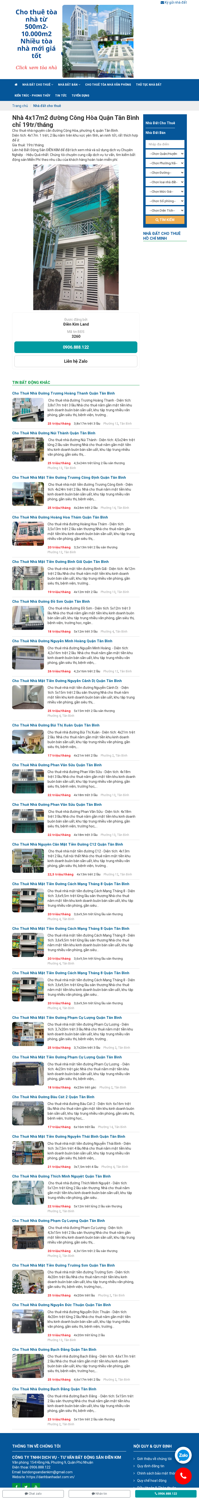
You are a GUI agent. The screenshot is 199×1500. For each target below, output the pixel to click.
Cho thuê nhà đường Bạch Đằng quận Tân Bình (54, 1350)
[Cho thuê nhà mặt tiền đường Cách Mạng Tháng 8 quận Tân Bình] (28, 900)
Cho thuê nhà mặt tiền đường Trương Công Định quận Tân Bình (69, 478)
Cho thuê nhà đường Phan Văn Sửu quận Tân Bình (57, 765)
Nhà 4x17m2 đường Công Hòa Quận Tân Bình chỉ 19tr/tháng (75, 121)
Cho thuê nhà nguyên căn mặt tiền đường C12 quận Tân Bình (67, 844)
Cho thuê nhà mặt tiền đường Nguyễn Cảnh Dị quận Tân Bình (67, 681)
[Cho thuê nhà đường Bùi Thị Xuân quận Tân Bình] (28, 742)
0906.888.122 (76, 347)
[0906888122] (183, 1455)
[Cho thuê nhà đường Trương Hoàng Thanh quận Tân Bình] (28, 410)
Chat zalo (35, 1493)
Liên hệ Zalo (76, 361)
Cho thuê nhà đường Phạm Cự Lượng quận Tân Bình (58, 1221)
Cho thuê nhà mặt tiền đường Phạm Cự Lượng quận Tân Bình (67, 1018)
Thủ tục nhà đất (149, 84)
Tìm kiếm (166, 220)
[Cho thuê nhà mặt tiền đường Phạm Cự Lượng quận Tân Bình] (28, 1034)
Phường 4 (107, 631)
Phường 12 (110, 423)
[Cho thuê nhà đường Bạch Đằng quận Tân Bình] (28, 1366)
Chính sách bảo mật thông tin (160, 1473)
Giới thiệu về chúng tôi (154, 1459)
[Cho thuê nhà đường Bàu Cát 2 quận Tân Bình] (28, 1113)
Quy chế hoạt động (151, 1481)
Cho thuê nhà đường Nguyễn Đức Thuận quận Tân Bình (61, 1305)
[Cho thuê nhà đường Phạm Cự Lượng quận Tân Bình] (28, 1237)
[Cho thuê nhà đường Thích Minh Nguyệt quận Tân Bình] (28, 1192)
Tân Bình (126, 423)
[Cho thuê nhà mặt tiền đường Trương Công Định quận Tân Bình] (28, 494)
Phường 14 (108, 508)
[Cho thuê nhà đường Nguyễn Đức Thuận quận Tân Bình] (28, 1321)
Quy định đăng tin (150, 1466)
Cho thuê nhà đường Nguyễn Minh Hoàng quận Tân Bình (62, 641)
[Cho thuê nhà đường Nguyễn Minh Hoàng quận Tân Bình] (28, 657)
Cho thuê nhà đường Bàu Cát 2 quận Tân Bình (53, 1097)
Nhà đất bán (68, 84)
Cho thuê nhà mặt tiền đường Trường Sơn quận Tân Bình (63, 1265)
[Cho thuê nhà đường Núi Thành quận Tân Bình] (28, 449)
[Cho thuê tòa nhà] (72, 41)
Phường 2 (107, 755)
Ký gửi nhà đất (175, 2)
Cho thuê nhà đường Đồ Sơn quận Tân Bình (51, 602)
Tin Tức (61, 95)
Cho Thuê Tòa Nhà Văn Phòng (108, 84)
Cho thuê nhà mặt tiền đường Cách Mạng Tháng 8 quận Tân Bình (70, 884)
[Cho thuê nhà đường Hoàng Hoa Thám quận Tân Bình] (28, 533)
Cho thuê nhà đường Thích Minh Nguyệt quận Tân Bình (61, 1176)
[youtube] (36, 1487)
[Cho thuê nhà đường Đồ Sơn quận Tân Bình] (28, 618)
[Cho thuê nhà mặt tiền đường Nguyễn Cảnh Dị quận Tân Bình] (28, 697)
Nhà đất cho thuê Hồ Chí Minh (162, 236)
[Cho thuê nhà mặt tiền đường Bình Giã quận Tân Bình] (28, 578)
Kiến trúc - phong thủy (32, 95)
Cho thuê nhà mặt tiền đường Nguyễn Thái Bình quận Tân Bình (68, 1137)
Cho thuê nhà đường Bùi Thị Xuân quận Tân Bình (56, 725)
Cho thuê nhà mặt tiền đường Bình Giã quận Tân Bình (60, 562)
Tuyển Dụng (80, 95)
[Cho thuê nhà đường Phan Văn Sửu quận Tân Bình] (28, 781)
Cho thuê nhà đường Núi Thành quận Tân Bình (53, 433)
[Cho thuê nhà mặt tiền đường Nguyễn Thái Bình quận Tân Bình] (28, 1153)
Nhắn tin (101, 1493)
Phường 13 (55, 468)
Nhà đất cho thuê (36, 84)
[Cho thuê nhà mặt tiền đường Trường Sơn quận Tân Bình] (28, 1282)
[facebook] (16, 1487)
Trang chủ (20, 106)
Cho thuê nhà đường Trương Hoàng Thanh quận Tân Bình (63, 393)
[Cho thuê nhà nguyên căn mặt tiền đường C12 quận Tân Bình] (28, 861)
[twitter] (26, 1487)
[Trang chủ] (16, 84)
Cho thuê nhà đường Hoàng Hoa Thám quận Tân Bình (60, 517)
